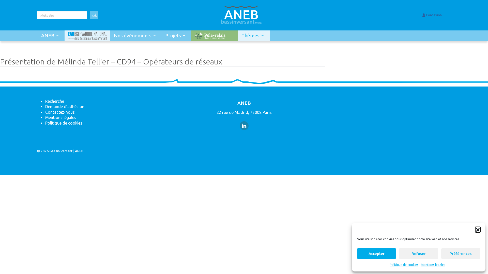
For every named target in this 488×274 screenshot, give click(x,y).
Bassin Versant (61, 151)
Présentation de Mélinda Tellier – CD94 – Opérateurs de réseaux (111, 61)
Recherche (54, 101)
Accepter (377, 253)
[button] (477, 229)
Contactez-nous (60, 112)
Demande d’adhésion (64, 106)
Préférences (460, 253)
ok (94, 15)
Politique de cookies (404, 264)
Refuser (418, 253)
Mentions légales (433, 264)
